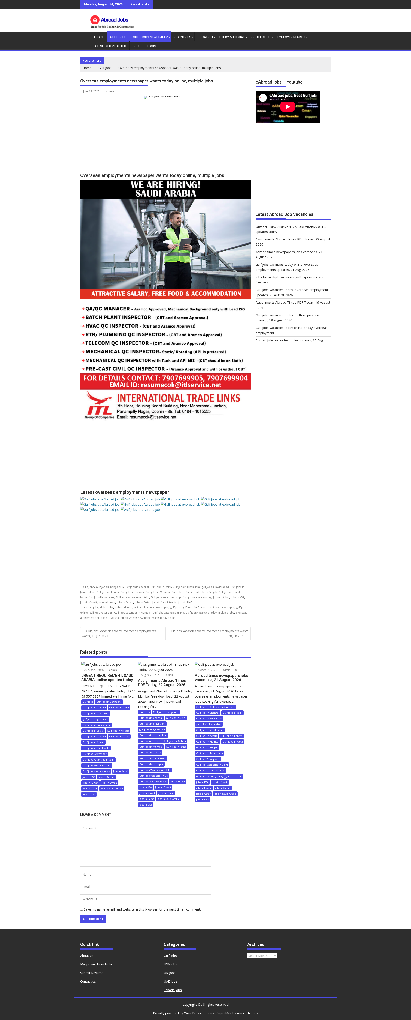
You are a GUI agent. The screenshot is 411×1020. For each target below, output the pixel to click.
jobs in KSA (237, 597)
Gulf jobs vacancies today (201, 612)
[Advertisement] (165, 138)
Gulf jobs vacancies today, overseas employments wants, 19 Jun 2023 (119, 633)
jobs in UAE (185, 602)
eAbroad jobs (123, 607)
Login (151, 46)
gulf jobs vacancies (100, 612)
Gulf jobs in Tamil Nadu (96, 748)
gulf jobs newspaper (222, 607)
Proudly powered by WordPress (177, 1013)
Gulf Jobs (118, 37)
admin (110, 91)
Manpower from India (96, 964)
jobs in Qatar (143, 602)
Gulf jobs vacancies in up (166, 597)
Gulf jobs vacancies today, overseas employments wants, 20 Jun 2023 (209, 633)
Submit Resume (91, 973)
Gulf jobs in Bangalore (109, 587)
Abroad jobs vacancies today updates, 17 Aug (289, 340)
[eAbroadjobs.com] (84, 36)
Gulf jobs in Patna (182, 592)
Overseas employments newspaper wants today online (142, 618)
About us (86, 955)
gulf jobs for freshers (195, 607)
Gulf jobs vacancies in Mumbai (132, 612)
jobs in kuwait (107, 602)
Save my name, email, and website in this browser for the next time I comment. (142, 909)
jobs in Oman (125, 602)
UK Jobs (170, 973)
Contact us (88, 981)
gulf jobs (175, 607)
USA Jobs (170, 964)
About (99, 37)
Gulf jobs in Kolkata (132, 592)
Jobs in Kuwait (88, 602)
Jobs (136, 46)
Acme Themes (247, 1013)
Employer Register (292, 37)
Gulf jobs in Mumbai (158, 592)
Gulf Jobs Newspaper (150, 37)
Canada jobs (173, 990)
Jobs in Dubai (221, 597)
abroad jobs (90, 607)
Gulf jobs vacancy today (197, 597)
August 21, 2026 (150, 675)
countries (182, 37)
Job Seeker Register (110, 46)
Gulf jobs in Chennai (137, 587)
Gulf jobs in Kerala (108, 592)
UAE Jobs (170, 981)
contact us (260, 37)
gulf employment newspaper (151, 607)
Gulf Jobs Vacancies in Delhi (132, 597)
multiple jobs (226, 612)
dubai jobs (106, 607)
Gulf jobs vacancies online (168, 612)
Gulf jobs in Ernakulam (186, 587)
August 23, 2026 (94, 670)
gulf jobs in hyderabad (215, 587)
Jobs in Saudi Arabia (164, 602)
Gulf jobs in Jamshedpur (96, 724)
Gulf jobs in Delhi (160, 587)
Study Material (232, 37)
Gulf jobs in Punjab (205, 592)
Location (205, 37)
